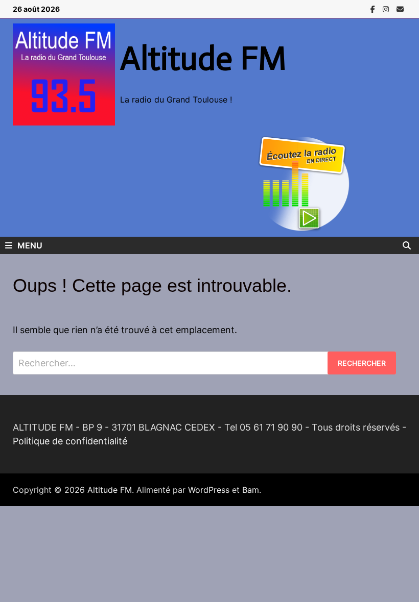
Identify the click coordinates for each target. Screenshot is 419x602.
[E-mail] (400, 8)
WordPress (208, 490)
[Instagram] (387, 8)
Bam (250, 490)
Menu (29, 245)
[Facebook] (374, 8)
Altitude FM (203, 58)
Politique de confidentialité (70, 441)
